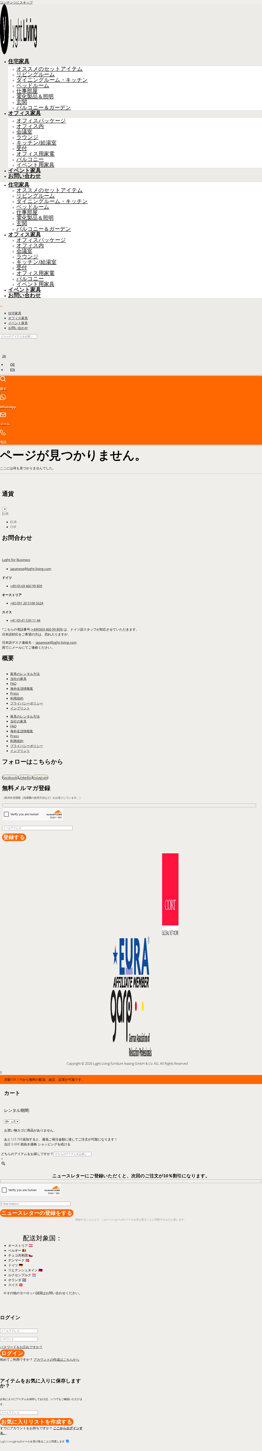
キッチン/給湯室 (36, 142)
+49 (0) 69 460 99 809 (26, 586)
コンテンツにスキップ (16, 2)
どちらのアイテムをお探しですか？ (27, 1154)
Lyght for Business (16, 560)
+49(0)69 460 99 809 (47, 629)
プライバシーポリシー (26, 703)
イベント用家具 (35, 164)
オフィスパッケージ (41, 120)
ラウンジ (27, 137)
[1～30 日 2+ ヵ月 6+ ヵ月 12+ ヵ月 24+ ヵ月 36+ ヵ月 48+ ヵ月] (11, 1121)
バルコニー (30, 159)
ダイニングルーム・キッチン (52, 79)
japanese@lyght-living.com (30, 569)
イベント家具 (24, 170)
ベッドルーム (32, 85)
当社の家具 (18, 678)
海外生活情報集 (21, 688)
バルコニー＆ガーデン (43, 107)
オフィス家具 (24, 113)
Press (14, 693)
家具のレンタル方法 (25, 674)
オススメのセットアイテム (49, 68)
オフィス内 (30, 126)
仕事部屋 (27, 90)
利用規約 (16, 698)
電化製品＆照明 (35, 96)
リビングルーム (35, 74)
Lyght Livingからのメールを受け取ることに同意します (32, 1441)
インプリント (20, 708)
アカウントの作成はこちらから (56, 1359)
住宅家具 (18, 61)
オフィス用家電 (35, 153)
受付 (21, 148)
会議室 (24, 131)
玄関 (21, 101)
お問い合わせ (24, 176)
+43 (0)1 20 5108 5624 (26, 603)
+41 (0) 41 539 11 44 (25, 620)
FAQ (13, 683)
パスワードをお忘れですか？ (21, 1347)
